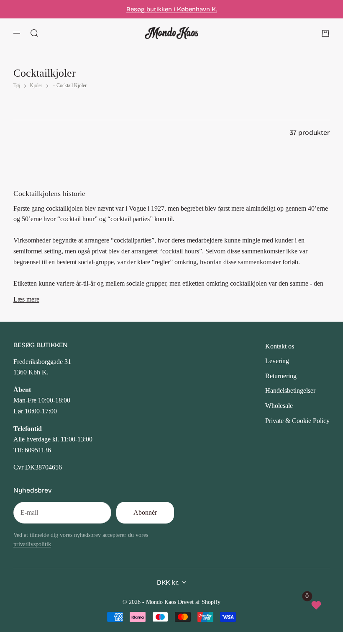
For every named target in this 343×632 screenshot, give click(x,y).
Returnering (281, 375)
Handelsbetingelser (290, 390)
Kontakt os (279, 346)
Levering (277, 360)
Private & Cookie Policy (297, 420)
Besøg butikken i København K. (171, 9)
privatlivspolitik (32, 544)
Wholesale (279, 405)
